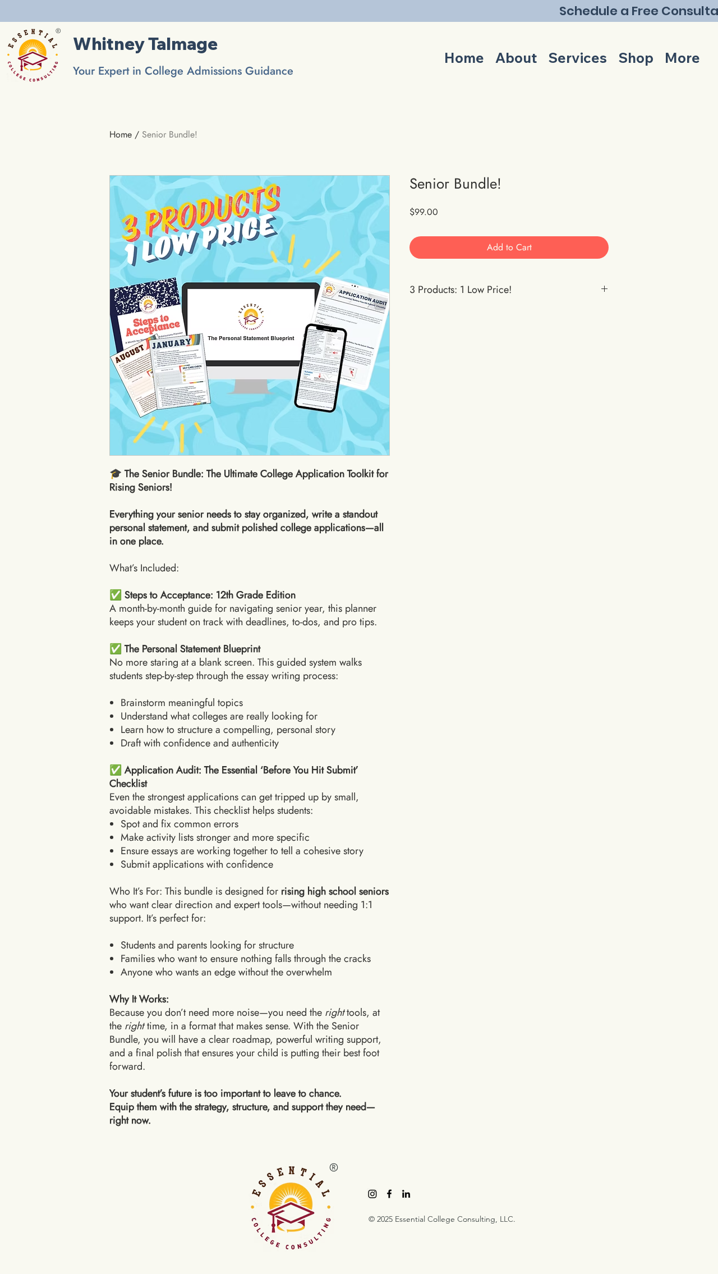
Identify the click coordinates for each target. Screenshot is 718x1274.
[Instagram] (372, 1193)
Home (120, 134)
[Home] (33, 55)
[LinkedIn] (406, 1193)
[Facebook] (389, 1193)
